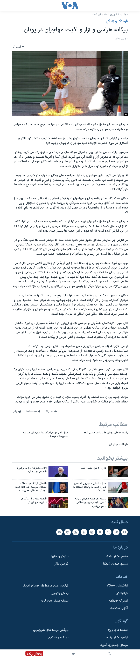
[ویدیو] (74, 653)
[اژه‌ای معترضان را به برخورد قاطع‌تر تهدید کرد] (58, 471)
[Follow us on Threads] (84, 532)
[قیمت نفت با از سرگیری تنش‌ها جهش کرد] (58, 502)
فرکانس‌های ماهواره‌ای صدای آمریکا (45, 585)
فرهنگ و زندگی (117, 21)
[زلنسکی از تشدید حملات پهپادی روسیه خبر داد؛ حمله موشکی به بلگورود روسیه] (58, 487)
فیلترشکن (122, 593)
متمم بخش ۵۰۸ (117, 556)
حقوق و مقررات (58, 556)
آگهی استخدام (118, 608)
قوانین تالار (61, 564)
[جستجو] (109, 653)
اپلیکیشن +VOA (117, 585)
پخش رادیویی (59, 593)
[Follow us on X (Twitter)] (108, 532)
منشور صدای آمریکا (115, 564)
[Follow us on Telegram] (116, 532)
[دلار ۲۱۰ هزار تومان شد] (118, 471)
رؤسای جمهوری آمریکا (114, 645)
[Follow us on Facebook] (124, 532)
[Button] (18, 46)
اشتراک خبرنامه (118, 600)
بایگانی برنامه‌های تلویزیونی (50, 630)
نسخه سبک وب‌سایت (54, 600)
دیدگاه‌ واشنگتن (58, 637)
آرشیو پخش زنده (117, 637)
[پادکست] (67, 532)
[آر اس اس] (75, 532)
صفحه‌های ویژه (118, 630)
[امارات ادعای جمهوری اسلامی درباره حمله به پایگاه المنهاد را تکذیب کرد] (118, 487)
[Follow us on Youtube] (100, 532)
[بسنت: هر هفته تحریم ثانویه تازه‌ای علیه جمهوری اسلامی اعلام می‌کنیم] (118, 502)
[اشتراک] (59, 532)
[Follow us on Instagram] (92, 532)
